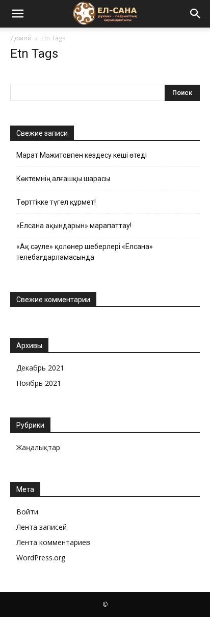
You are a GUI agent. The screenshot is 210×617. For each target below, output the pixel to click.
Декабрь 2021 (40, 368)
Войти (27, 511)
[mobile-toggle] (17, 14)
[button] (195, 14)
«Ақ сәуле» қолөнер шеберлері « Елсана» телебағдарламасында (84, 251)
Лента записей (41, 527)
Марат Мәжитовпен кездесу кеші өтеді (81, 155)
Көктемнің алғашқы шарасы (63, 179)
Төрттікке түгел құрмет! (56, 202)
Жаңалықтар (38, 447)
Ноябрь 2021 (38, 383)
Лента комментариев (53, 542)
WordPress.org (40, 557)
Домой (21, 38)
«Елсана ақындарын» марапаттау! (74, 225)
